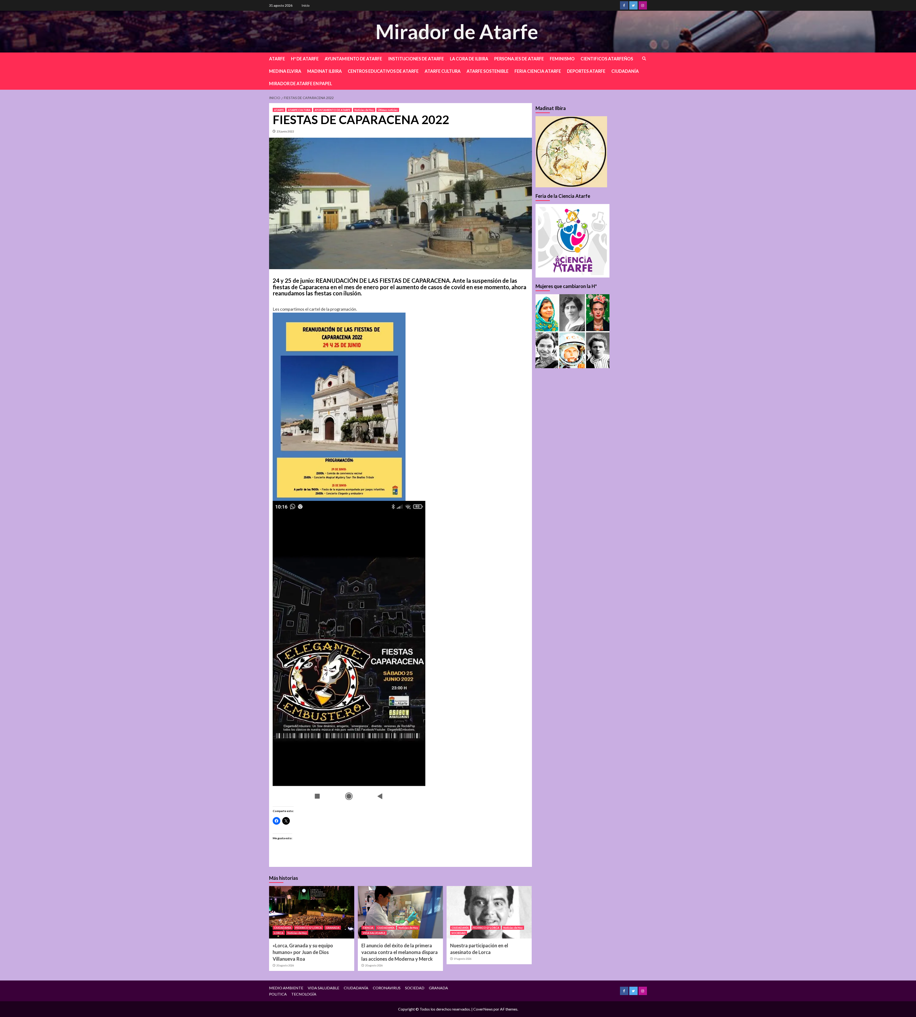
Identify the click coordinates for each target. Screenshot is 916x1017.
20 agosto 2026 (285, 965)
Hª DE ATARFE (305, 58)
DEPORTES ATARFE (586, 71)
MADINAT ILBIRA (324, 71)
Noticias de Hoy (364, 109)
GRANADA (332, 927)
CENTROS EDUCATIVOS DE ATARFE (383, 71)
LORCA (278, 932)
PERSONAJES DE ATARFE (519, 58)
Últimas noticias (388, 109)
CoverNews (483, 1009)
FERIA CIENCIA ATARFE (538, 71)
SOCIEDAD (459, 932)
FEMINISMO (562, 58)
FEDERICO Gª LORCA (308, 927)
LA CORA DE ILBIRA (469, 58)
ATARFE (277, 58)
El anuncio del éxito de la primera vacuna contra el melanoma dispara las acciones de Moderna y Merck (399, 952)
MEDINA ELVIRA (285, 71)
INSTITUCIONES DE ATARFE (416, 58)
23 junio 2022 (285, 131)
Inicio (306, 5)
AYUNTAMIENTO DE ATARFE (353, 58)
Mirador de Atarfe (456, 31)
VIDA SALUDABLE (374, 932)
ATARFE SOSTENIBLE (488, 71)
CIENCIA (368, 927)
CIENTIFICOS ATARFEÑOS (607, 58)
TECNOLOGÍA (303, 994)
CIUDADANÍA (625, 71)
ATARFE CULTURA (443, 71)
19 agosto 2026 (462, 958)
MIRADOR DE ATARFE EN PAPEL (300, 83)
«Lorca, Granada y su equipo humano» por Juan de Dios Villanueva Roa (303, 952)
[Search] (644, 58)
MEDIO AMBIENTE (286, 988)
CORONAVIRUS (387, 988)
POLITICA (278, 994)
